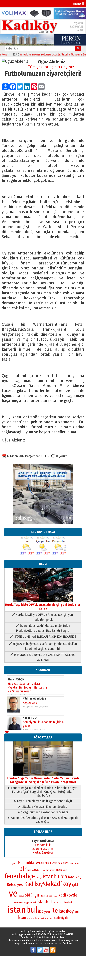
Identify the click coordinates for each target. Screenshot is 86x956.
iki (78, 863)
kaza (55, 902)
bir (22, 868)
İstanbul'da (55, 876)
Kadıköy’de (61, 918)
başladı (68, 902)
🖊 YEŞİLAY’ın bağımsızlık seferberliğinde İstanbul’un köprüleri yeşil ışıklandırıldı (43, 646)
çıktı (75, 884)
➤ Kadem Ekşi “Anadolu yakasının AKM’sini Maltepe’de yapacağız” (42, 819)
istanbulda (26, 863)
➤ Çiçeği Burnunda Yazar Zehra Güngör (42, 812)
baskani (41, 918)
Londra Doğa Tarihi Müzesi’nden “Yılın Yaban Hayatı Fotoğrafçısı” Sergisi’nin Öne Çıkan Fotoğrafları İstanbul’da (43, 782)
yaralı (36, 869)
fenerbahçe (20, 876)
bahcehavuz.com (53, 943)
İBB (9, 863)
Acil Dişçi (67, 943)
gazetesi (31, 902)
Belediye (39, 878)
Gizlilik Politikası (42, 937)
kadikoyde (67, 895)
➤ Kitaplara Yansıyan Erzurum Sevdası (43, 807)
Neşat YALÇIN (16, 676)
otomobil (49, 918)
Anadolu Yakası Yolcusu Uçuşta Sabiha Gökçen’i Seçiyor (48, 54)
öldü (28, 895)
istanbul (22, 910)
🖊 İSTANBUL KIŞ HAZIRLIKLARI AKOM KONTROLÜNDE (43, 636)
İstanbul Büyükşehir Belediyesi (52, 863)
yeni (47, 911)
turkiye (21, 896)
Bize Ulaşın (59, 937)
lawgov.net (20, 943)
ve (13, 893)
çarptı (14, 863)
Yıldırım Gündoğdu (34, 695)
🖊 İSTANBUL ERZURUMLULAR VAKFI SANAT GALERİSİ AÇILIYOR (42, 657)
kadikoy (61, 884)
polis (65, 870)
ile (54, 910)
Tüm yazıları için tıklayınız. (51, 66)
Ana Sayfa (26, 937)
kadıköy (66, 911)
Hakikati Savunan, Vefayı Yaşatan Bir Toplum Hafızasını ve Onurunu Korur (27, 684)
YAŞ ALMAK (30, 699)
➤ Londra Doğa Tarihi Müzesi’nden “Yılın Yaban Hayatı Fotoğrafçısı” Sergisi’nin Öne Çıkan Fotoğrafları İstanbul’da (43, 791)
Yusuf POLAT (31, 714)
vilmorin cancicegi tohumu (21, 940)
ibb (40, 911)
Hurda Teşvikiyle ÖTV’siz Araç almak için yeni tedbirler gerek (42, 606)
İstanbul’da (27, 917)
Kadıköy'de (37, 884)
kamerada (20, 902)
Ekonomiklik (43, 845)
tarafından (50, 870)
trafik (61, 903)
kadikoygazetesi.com (23, 934)
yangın (51, 896)
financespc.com (34, 943)
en (44, 870)
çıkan (59, 869)
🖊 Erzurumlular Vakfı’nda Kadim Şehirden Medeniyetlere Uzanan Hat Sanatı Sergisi (43, 628)
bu (41, 870)
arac (29, 870)
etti (77, 911)
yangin (73, 863)
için (36, 895)
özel (55, 896)
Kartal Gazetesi (43, 852)
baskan (44, 896)
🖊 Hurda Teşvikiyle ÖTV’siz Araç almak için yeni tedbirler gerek (43, 617)
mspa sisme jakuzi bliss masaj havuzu (58, 940)
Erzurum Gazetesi (43, 849)
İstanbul (44, 902)
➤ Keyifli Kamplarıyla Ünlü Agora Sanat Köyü (43, 801)
